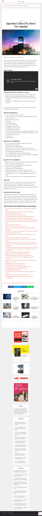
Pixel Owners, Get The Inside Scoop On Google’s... (16, 317)
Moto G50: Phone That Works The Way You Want (17, 237)
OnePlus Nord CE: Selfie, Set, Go (13, 232)
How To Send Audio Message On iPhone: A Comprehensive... (16, 308)
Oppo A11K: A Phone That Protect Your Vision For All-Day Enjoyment (21, 220)
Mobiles (7, 5)
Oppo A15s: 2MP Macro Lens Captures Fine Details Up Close (19, 216)
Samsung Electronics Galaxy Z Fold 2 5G (15, 263)
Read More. (14, 188)
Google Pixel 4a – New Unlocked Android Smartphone (18, 266)
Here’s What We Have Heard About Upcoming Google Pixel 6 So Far (21, 247)
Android (9, 283)
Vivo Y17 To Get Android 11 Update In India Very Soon (18, 252)
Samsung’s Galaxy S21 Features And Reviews (16, 268)
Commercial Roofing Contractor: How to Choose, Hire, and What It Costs (20, 492)
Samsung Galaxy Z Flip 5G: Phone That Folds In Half (17, 274)
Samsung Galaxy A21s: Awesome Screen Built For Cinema (19, 211)
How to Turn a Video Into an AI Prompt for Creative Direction (19, 497)
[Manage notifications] (39, 513)
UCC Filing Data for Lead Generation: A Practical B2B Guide (21, 475)
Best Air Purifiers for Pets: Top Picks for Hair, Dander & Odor (20, 500)
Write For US (38, 514)
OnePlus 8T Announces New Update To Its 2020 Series (18, 255)
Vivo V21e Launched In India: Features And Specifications (19, 218)
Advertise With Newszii (24, 514)
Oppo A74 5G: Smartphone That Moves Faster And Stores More (20, 260)
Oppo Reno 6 (16, 283)
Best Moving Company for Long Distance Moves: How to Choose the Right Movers (21, 483)
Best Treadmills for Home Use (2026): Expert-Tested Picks (21, 508)
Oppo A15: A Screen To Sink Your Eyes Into (15, 226)
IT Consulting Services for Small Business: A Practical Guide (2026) (20, 479)
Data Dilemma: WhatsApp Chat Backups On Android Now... (34, 308)
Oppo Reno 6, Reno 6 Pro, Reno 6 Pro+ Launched (17, 253)
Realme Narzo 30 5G (10, 262)
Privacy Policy (17, 514)
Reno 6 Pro (23, 283)
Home (4, 5)
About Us (12, 514)
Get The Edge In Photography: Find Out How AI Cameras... (34, 317)
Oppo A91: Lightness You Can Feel (13, 213)
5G (5, 283)
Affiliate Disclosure (32, 514)
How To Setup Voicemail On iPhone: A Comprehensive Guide (34, 298)
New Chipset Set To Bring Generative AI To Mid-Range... (16, 298)
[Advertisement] (21, 13)
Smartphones (30, 283)
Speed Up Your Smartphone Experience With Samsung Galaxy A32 (21, 231)
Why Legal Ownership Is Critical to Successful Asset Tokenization (20, 471)
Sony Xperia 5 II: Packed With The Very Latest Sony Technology (20, 242)
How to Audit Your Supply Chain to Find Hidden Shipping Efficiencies (20, 504)
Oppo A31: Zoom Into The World (13, 224)
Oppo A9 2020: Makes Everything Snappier (15, 215)
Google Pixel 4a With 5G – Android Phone (15, 265)
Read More (35, 202)
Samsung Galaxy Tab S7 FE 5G (12, 270)
